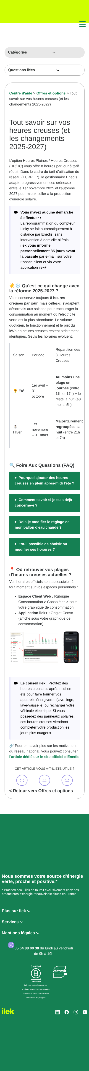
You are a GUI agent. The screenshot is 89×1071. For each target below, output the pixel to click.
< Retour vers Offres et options (41, 791)
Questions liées (21, 70)
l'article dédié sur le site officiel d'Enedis (44, 757)
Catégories (17, 52)
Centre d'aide (20, 93)
